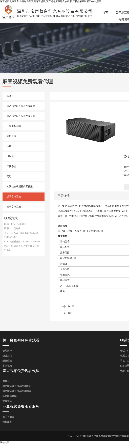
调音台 (10, 96)
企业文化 (7, 355)
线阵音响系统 (14, 196)
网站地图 (4, 442)
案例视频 (7, 366)
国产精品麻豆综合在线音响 (21, 116)
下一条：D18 (65, 313)
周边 (9, 176)
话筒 (9, 146)
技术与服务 (8, 416)
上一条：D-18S (66, 306)
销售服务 (7, 422)
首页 (105, 12)
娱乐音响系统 (14, 206)
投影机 (10, 156)
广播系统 (11, 166)
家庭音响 (11, 136)
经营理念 (7, 360)
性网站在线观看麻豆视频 (20, 186)
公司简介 (7, 350)
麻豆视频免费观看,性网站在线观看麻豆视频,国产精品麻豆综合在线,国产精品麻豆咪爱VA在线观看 (50, 1)
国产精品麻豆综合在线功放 (21, 106)
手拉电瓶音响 (14, 126)
